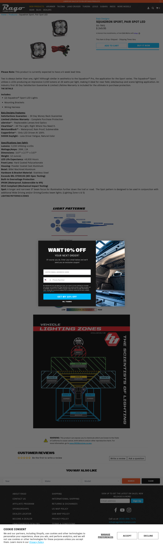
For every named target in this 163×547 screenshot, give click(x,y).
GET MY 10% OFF (67, 296)
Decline (148, 535)
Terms (52, 291)
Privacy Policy (36, 542)
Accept (127, 535)
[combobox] (47, 280)
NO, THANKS (67, 302)
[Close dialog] (122, 243)
